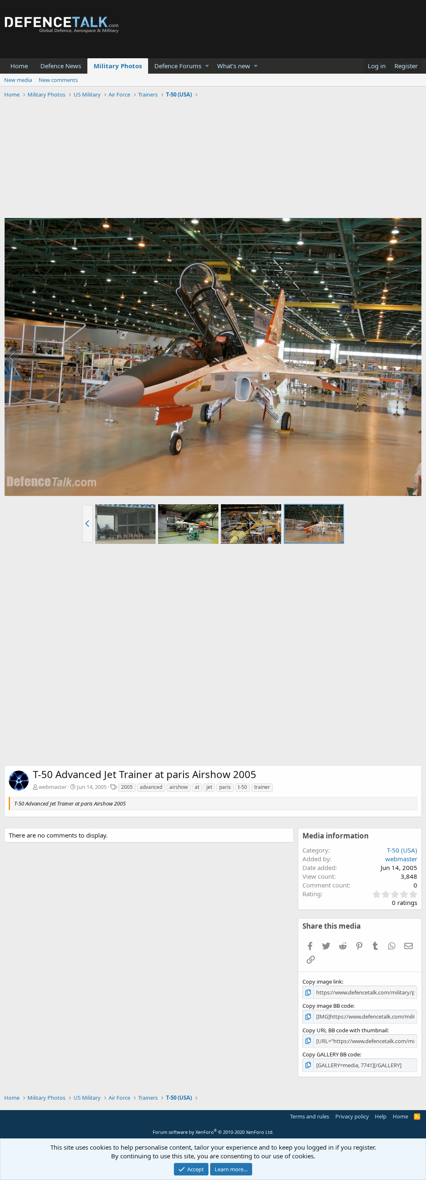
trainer (262, 787)
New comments (58, 80)
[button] (207, 66)
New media (18, 80)
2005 (127, 787)
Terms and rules (309, 1116)
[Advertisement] (213, 159)
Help (380, 1116)
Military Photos (118, 66)
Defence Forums (177, 66)
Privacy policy (352, 1116)
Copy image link (322, 981)
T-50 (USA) (402, 850)
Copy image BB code (327, 1005)
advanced (151, 787)
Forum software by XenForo (213, 1132)
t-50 (242, 787)
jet (209, 787)
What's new (233, 66)
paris (225, 787)
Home (19, 66)
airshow (178, 787)
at (197, 787)
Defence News (60, 66)
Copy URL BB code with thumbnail (344, 1030)
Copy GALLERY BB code (331, 1054)
